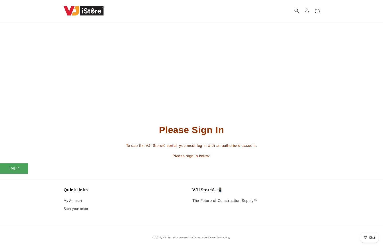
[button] (297, 11)
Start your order (76, 209)
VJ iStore (168, 237)
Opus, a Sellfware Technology (212, 237)
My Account (73, 201)
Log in (14, 168)
